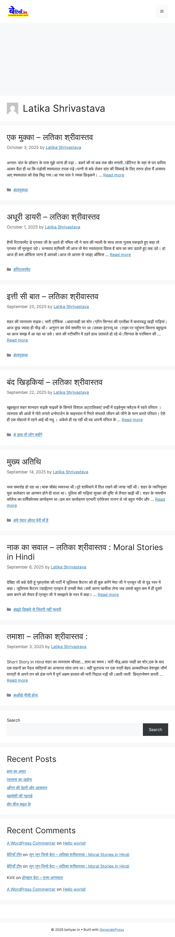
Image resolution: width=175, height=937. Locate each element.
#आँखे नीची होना (25, 695)
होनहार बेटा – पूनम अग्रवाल (42, 877)
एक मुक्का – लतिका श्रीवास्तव (50, 137)
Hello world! (74, 843)
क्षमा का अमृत (16, 771)
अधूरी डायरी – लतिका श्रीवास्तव (53, 216)
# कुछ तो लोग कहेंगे (27, 434)
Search (13, 720)
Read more (113, 175)
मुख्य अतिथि (24, 461)
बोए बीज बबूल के (19, 804)
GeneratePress (112, 929)
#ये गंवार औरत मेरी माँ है (30, 520)
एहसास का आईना (19, 779)
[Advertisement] (87, 57)
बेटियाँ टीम (14, 854)
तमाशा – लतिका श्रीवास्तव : (47, 636)
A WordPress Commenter (31, 843)
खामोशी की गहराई (19, 796)
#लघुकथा (20, 189)
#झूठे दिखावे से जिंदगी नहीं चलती (37, 609)
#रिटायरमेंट (21, 269)
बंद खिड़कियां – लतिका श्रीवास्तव (55, 382)
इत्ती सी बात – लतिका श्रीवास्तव (52, 296)
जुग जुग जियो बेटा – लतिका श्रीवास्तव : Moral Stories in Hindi (79, 854)
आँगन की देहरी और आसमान (27, 787)
